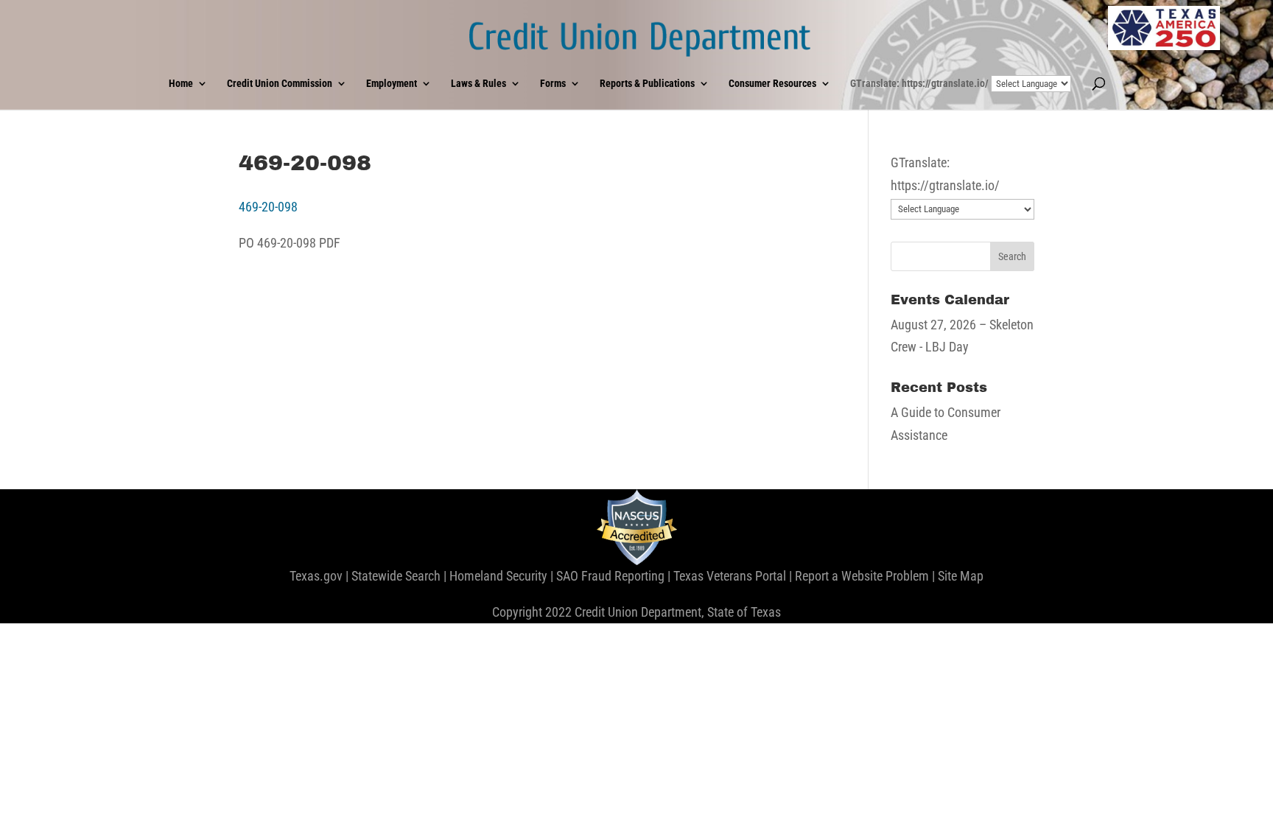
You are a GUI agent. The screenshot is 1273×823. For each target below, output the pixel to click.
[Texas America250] (1164, 28)
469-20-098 (268, 206)
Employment (391, 83)
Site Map (960, 576)
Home (181, 83)
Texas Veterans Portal (729, 576)
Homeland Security (498, 576)
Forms (553, 83)
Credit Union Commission (279, 83)
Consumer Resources (772, 83)
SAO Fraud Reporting (610, 576)
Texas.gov (316, 576)
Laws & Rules (478, 83)
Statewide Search (396, 576)
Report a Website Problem (862, 576)
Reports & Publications (647, 83)
